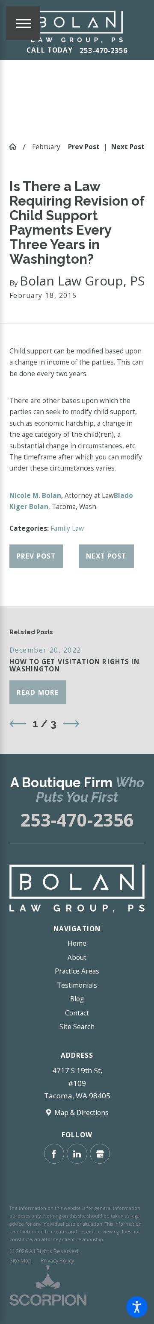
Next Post (106, 556)
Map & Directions (81, 1112)
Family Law (67, 528)
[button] (137, 1307)
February (46, 146)
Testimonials (77, 985)
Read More (38, 692)
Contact (77, 1013)
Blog (77, 998)
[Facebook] (54, 1154)
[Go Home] (16, 146)
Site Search (77, 1026)
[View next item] (71, 723)
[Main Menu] (23, 23)
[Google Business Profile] (100, 1154)
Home (77, 943)
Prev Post (36, 556)
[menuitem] (77, 943)
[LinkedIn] (77, 1154)
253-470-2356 (103, 50)
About (77, 957)
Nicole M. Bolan (35, 495)
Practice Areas (77, 971)
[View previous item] (17, 723)
